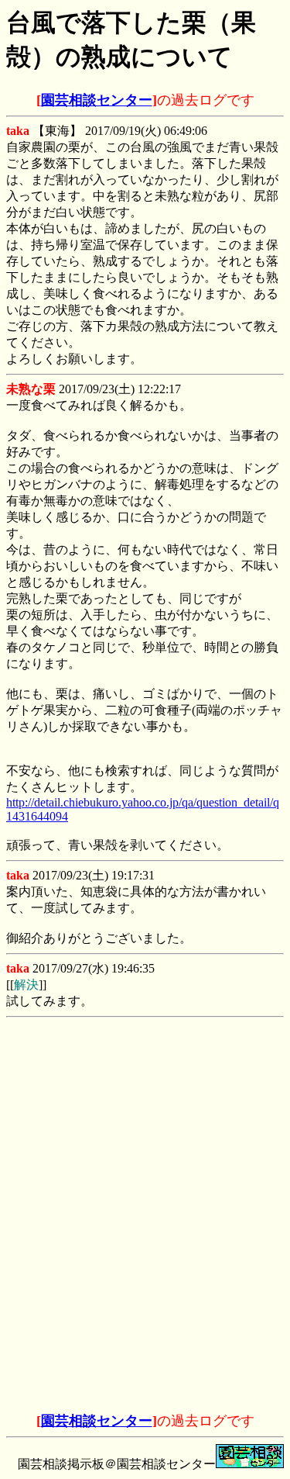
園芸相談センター (96, 100)
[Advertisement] (145, 1121)
